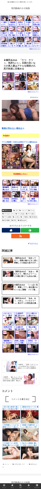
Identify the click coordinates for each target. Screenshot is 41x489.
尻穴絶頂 (34, 217)
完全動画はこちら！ (20, 174)
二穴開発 (25, 217)
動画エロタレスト (35, 49)
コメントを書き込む (20, 399)
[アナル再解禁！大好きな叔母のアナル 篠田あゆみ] (20, 156)
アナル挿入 (31, 214)
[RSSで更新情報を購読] (20, 236)
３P (16, 210)
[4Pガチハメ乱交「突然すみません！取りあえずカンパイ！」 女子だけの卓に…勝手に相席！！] (32, 77)
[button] (37, 358)
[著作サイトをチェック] (11, 230)
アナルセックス (9, 214)
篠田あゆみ (7, 210)
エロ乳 (17, 217)
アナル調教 (7, 217)
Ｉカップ (24, 210)
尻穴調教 (7, 220)
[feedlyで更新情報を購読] (30, 230)
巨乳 (14, 220)
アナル (32, 210)
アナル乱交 (20, 214)
